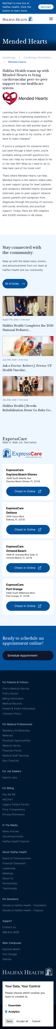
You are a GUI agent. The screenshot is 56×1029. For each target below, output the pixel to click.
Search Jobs (9, 777)
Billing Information (12, 698)
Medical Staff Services (15, 755)
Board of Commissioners (16, 858)
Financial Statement (14, 863)
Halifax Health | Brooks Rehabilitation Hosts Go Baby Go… (27, 408)
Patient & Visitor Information (18, 708)
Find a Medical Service (15, 688)
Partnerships (9, 883)
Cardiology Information (37, 57)
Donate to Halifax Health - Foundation (24, 905)
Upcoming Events (12, 836)
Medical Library (11, 745)
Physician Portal (11, 750)
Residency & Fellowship (16, 730)
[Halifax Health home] (17, 18)
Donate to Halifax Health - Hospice (22, 910)
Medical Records (12, 703)
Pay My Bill (8, 794)
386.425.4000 (10, 932)
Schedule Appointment (22, 655)
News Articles (10, 831)
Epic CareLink (10, 760)
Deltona (6, 959)
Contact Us (9, 927)
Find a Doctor (10, 693)
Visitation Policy (11, 713)
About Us (7, 878)
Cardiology (9, 57)
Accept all (22, 1021)
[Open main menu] (51, 19)
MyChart (46, 6)
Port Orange (9, 954)
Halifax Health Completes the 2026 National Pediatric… (28, 328)
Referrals (7, 735)
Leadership (8, 868)
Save (9, 1021)
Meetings (7, 873)
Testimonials (9, 888)
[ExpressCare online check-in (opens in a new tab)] (22, 453)
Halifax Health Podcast (15, 841)
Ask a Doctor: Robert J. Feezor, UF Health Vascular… (27, 368)
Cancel (36, 1021)
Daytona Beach (11, 949)
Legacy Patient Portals (15, 804)
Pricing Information (13, 814)
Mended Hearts (17, 61)
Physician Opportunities (16, 740)
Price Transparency (13, 809)
